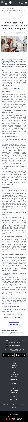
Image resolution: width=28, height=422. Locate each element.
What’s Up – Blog (14, 374)
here (18, 88)
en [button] (22, 3)
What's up (14, 18)
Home (14, 361)
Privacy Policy (14, 388)
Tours (14, 363)
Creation (14, 365)
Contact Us (14, 393)
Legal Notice (14, 390)
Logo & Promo (14, 379)
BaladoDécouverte (9, 33)
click (15, 88)
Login (14, 383)
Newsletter (14, 377)
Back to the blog (14, 324)
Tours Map (14, 367)
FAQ (14, 372)
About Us (14, 386)
